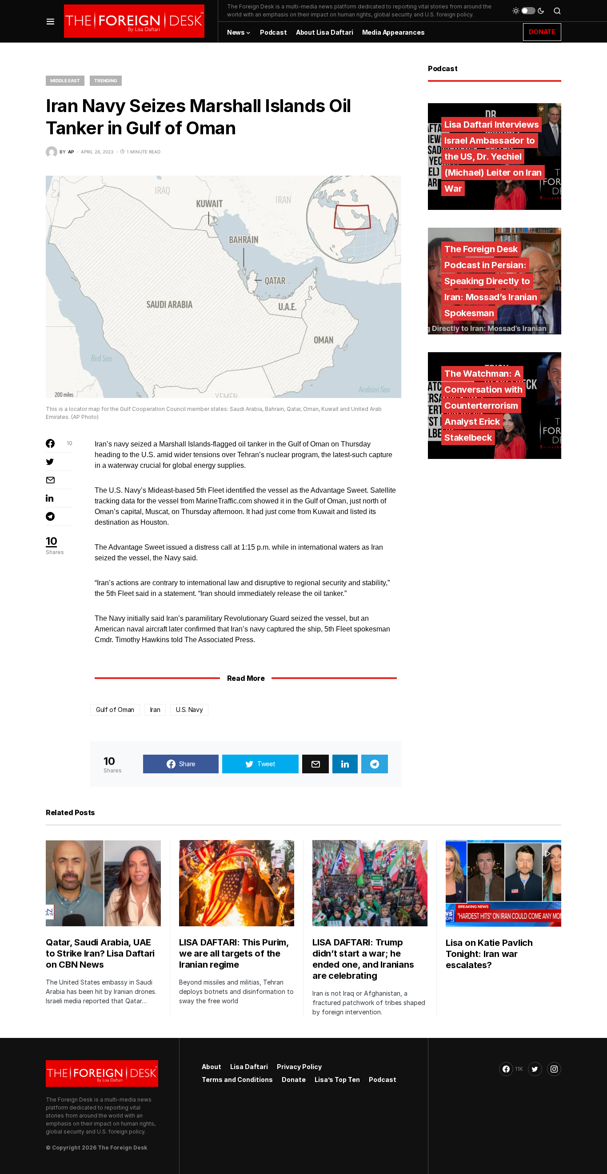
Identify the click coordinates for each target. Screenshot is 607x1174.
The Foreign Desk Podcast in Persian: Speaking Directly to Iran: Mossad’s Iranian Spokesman (490, 281)
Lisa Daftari (249, 1066)
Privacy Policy (299, 1066)
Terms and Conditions (237, 1079)
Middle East (65, 80)
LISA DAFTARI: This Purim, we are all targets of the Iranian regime (234, 953)
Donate (294, 1079)
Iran (155, 709)
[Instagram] (554, 1069)
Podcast (382, 1079)
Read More (245, 678)
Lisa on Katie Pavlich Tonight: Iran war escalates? (489, 953)
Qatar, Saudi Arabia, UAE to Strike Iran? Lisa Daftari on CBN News (100, 953)
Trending (105, 80)
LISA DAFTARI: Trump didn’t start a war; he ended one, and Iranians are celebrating (363, 959)
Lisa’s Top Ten (337, 1079)
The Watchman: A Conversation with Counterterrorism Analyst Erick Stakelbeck (483, 405)
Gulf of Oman (115, 709)
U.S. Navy (189, 709)
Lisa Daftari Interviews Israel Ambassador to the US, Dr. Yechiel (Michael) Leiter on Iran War (493, 156)
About (211, 1066)
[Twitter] (535, 1069)
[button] (50, 21)
